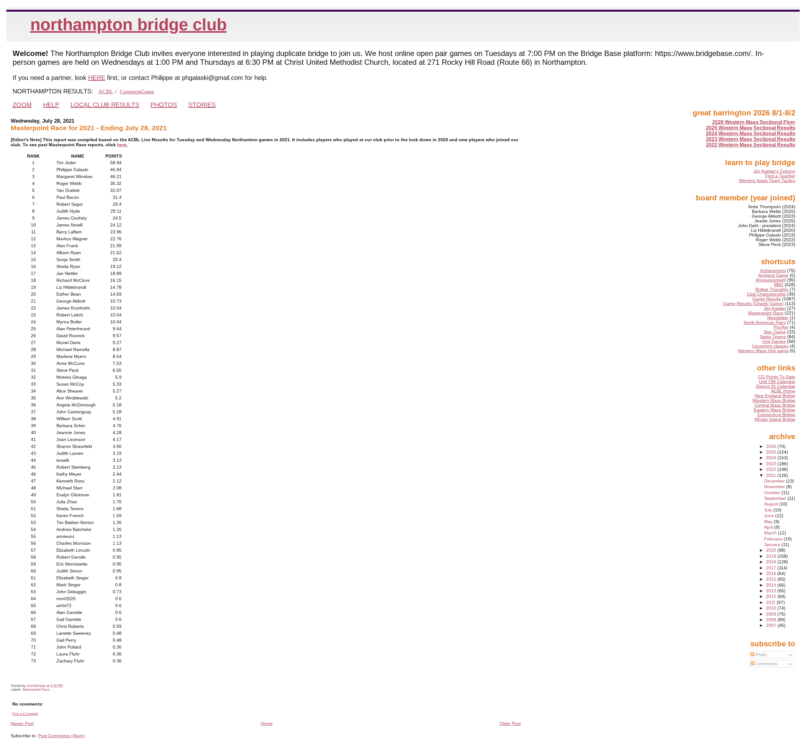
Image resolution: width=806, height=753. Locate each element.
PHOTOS (163, 104)
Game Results (766, 299)
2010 (771, 608)
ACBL (105, 91)
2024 (771, 457)
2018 (771, 562)
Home (267, 723)
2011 (771, 602)
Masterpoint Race (36, 689)
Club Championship (766, 294)
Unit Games (774, 341)
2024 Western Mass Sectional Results (750, 133)
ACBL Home (783, 391)
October (772, 492)
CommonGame (137, 91)
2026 (771, 446)
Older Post (510, 723)
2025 (771, 452)
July (768, 510)
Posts (760, 654)
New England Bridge (775, 395)
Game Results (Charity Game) (753, 303)
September (775, 498)
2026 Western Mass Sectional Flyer (753, 122)
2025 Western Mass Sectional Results (750, 128)
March (771, 533)
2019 (771, 556)
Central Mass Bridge (775, 405)
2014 (771, 585)
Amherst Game (773, 275)
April (769, 527)
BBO (778, 284)
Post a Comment (25, 714)
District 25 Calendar (775, 386)
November (775, 486)
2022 (771, 469)
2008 (771, 619)
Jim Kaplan (775, 308)
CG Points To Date (776, 377)
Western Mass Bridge (773, 400)
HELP (51, 104)
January (772, 544)
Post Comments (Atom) (61, 735)
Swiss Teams (773, 336)
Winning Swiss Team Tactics (767, 180)
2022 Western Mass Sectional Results (750, 145)
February (774, 539)
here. (122, 144)
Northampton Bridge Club (128, 24)
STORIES (202, 104)
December (775, 481)
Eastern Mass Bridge (774, 410)
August (771, 504)
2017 (771, 568)
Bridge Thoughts (771, 289)
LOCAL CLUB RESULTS (105, 104)
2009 (771, 614)
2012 (771, 596)
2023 (771, 463)
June (769, 515)
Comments (765, 663)
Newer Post (22, 723)
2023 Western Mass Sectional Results (750, 139)
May (769, 521)
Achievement (773, 270)
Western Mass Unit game (763, 351)
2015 (771, 579)
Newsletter (777, 317)
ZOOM (22, 104)
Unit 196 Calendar (777, 381)
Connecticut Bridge (776, 414)
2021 (771, 475)
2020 (771, 550)
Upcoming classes (770, 346)
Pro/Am (781, 327)
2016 (771, 573)
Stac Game (774, 332)
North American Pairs (765, 322)
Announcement (771, 280)
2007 (771, 625)
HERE (96, 77)
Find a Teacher (780, 176)
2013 (771, 590)
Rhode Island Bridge (775, 419)
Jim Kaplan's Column (774, 171)
